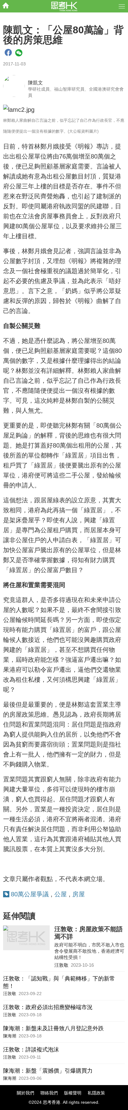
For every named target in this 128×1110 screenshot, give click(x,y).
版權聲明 (72, 1092)
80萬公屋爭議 (30, 894)
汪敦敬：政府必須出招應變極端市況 (48, 1007)
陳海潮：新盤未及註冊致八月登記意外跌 (53, 1028)
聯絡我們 (49, 1092)
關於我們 (25, 1092)
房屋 (78, 894)
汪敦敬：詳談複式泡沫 (31, 1049)
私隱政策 (96, 1092)
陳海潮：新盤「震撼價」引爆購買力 (48, 1071)
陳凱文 (35, 82)
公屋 (60, 894)
